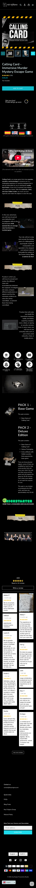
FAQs (5, 799)
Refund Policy (8, 814)
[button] (9, 882)
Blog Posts (7, 804)
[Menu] (33, 5)
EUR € (22, 854)
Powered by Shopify (23, 877)
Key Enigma (15, 877)
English (12, 854)
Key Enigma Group (10, 809)
